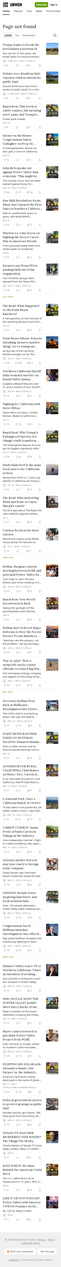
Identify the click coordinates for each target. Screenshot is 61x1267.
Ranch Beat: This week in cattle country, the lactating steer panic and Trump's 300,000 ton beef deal (22, 111)
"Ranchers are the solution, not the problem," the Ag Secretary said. (21, 642)
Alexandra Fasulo (26, 1087)
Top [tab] (17, 35)
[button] (6, 11)
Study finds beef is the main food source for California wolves (22, 469)
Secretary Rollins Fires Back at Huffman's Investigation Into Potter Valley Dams (20, 705)
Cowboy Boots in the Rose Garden (21, 532)
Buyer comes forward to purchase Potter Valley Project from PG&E (20, 1035)
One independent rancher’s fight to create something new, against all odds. (22, 841)
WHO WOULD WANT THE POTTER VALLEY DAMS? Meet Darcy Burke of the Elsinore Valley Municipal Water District (20, 1003)
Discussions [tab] (28, 35)
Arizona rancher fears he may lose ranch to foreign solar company (20, 864)
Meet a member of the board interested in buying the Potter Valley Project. (20, 1013)
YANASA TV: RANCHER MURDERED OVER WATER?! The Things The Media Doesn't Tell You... (22, 1137)
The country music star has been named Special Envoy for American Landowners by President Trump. (21, 182)
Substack (14, 1259)
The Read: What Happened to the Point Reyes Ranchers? (21, 310)
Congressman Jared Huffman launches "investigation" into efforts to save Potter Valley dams (21, 930)
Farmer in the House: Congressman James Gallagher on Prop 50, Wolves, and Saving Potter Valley (21, 140)
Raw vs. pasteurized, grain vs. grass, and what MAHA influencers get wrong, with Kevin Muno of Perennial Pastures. (22, 214)
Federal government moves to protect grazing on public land (22, 1104)
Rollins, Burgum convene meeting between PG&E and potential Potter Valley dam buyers (22, 571)
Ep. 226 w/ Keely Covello (17, 1210)
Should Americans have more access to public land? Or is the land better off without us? (21, 87)
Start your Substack (21, 1251)
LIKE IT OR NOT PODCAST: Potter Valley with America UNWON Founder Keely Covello (21, 1202)
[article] (30, 55)
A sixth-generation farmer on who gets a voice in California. (20, 149)
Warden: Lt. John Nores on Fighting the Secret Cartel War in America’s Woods (21, 237)
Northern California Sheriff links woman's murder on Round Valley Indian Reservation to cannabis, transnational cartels (22, 375)
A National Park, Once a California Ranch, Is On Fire (22, 801)
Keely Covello (27, 61)
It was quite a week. (14, 119)
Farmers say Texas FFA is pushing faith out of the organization (20, 270)
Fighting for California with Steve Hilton (21, 406)
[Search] (55, 35)
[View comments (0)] (17, 65)
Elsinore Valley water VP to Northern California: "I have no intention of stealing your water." (22, 970)
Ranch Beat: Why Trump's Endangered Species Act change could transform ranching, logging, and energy (20, 437)
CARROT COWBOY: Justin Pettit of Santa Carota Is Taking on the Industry (20, 832)
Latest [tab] (8, 35)
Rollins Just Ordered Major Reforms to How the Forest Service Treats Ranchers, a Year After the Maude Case (22, 632)
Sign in (54, 4)
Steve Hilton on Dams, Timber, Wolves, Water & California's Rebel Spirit (20, 414)
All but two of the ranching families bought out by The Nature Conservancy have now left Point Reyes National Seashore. (20, 352)
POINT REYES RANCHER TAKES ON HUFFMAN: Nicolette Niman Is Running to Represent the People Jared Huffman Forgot (21, 738)
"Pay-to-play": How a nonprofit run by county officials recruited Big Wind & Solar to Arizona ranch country (22, 665)
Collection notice (30, 1243)
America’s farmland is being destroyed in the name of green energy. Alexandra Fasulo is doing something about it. (21, 1078)
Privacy (42, 1239)
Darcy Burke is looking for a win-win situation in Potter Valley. (22, 980)
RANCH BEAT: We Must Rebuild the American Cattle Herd (22, 1170)
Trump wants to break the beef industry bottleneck (21, 47)
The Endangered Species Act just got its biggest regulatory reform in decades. (22, 446)
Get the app (47, 1251)
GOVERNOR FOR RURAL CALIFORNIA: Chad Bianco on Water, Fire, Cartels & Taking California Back (21, 770)
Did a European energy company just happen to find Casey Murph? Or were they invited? (22, 674)
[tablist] (20, 35)
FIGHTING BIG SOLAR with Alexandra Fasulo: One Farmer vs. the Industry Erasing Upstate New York (21, 1068)
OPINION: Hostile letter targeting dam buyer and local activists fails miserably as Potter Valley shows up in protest (21, 897)
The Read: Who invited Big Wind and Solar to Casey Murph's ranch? (21, 502)
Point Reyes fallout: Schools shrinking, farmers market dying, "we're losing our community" (22, 342)
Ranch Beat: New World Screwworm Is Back (19, 601)
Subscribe (41, 4)
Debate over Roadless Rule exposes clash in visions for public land (22, 78)
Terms (51, 1239)
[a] (52, 110)
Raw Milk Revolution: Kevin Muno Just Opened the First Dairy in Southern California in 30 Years (22, 205)
